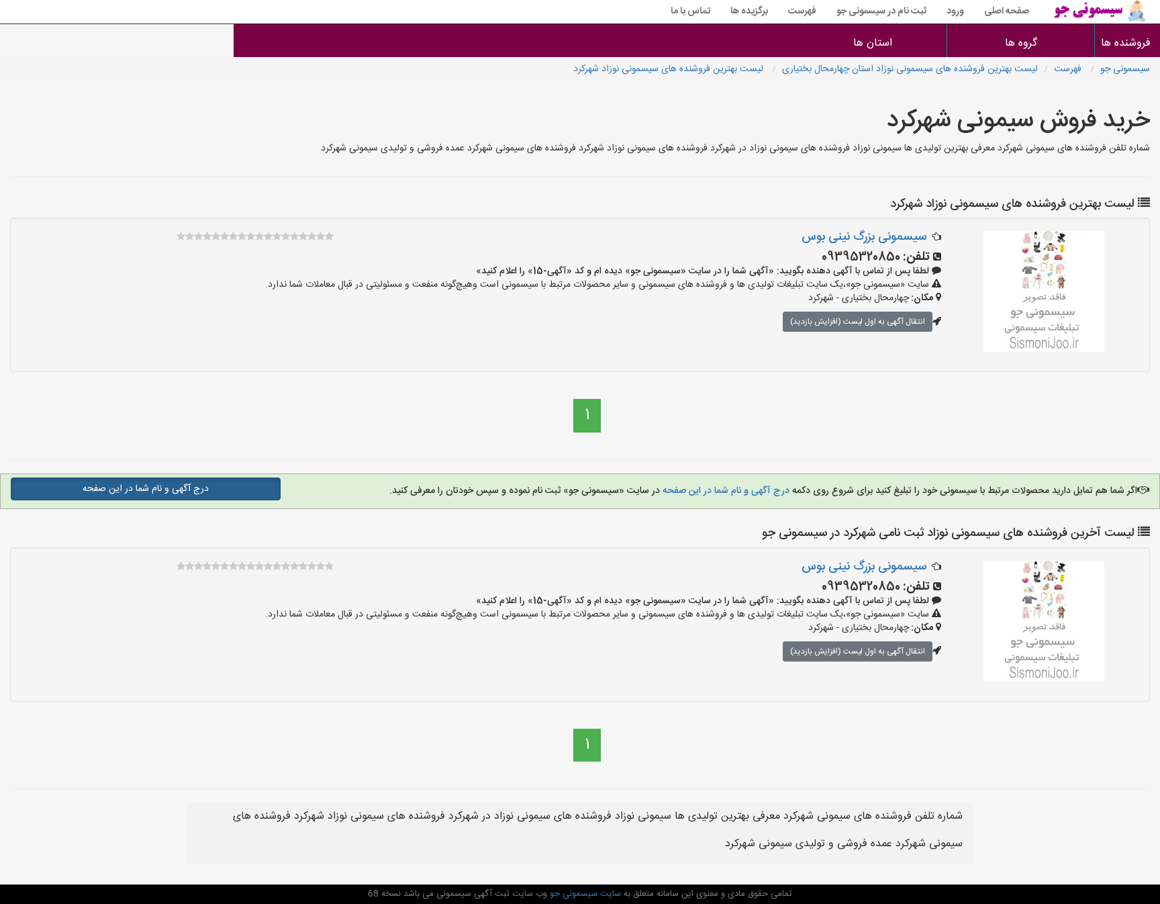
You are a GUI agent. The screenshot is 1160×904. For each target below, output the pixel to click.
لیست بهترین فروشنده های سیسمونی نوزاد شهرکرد (669, 69)
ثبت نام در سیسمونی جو (881, 11)
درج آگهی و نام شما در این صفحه (724, 491)
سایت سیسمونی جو (584, 894)
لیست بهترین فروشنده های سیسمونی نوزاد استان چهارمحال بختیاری (910, 69)
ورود (955, 11)
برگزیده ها (749, 11)
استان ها (872, 43)
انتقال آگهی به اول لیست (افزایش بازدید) (857, 321)
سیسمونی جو (1125, 69)
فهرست (802, 11)
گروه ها (1021, 43)
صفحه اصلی (1006, 11)
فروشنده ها (1127, 43)
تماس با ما (690, 11)
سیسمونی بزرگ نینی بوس (864, 237)
